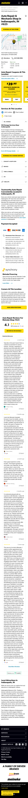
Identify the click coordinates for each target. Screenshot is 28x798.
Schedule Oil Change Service (13, 155)
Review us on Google (14, 330)
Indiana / (15, 7)
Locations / (10, 7)
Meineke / (4, 7)
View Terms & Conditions (11, 94)
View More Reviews (14, 666)
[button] (14, 794)
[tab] (11, 104)
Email (7, 99)
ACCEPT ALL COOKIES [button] (7, 794)
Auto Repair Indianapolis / (8, 9)
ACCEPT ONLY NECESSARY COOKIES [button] (10, 791)
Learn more (4, 788)
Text (16, 99)
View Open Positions (14, 307)
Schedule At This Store (11, 29)
